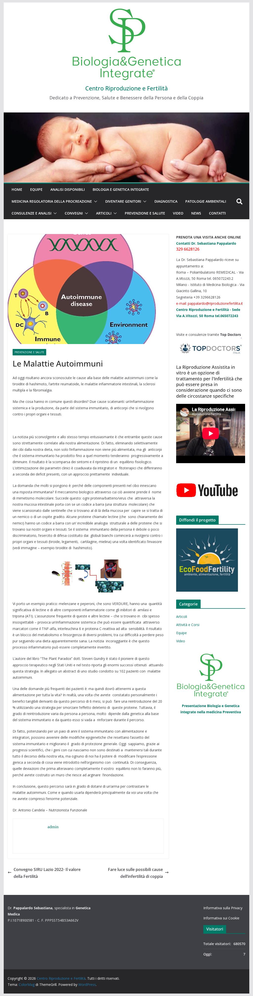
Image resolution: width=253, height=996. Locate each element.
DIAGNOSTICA (165, 201)
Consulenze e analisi (31, 213)
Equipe (36, 189)
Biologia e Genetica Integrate (121, 189)
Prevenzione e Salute (145, 213)
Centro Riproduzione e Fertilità (126, 88)
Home (17, 189)
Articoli (103, 213)
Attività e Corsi (187, 624)
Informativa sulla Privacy (222, 908)
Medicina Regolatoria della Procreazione (52, 201)
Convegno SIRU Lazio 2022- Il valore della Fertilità (47, 873)
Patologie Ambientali (205, 201)
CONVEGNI (74, 213)
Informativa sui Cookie (221, 918)
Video (178, 213)
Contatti (217, 213)
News (196, 213)
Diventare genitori (123, 201)
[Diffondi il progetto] (210, 560)
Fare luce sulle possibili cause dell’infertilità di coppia (135, 873)
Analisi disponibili (67, 189)
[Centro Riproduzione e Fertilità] (126, 147)
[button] (94, 201)
